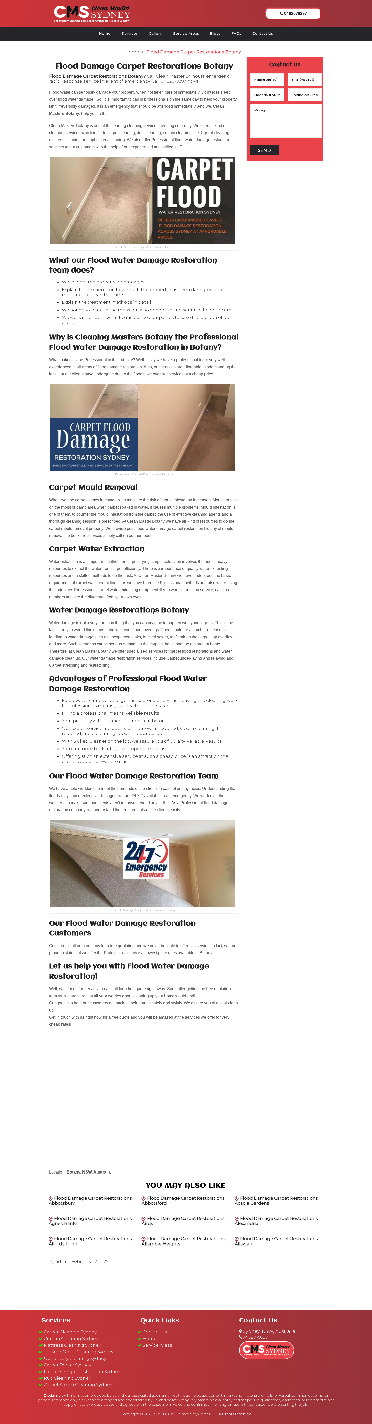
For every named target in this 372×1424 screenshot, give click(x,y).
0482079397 (173, 81)
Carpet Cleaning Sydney (70, 1332)
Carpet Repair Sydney (67, 1364)
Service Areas (186, 33)
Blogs (215, 33)
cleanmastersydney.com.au (184, 1413)
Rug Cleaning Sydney (67, 1378)
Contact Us (262, 33)
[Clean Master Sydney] (92, 12)
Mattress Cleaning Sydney (72, 1345)
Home (105, 33)
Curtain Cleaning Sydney (71, 1338)
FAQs (236, 33)
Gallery (155, 33)
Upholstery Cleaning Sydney (75, 1358)
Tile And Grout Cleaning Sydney (78, 1351)
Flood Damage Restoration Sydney (82, 1371)
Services (130, 33)
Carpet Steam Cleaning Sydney (78, 1384)
